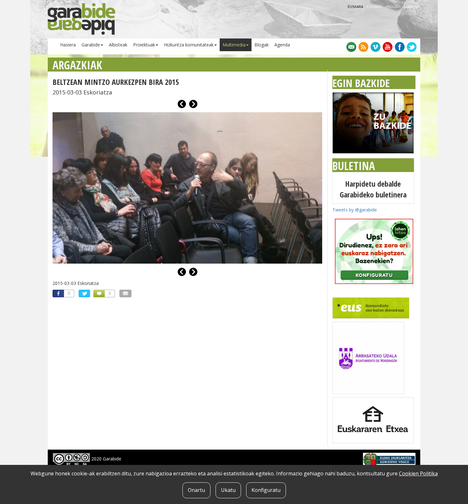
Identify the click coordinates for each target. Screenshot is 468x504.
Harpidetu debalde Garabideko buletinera (373, 189)
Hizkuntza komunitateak (189, 45)
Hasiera (68, 45)
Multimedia (234, 45)
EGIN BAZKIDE (361, 83)
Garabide (91, 45)
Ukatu (228, 490)
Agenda (282, 45)
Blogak (261, 45)
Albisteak (118, 45)
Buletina (353, 165)
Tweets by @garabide (354, 210)
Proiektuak (144, 45)
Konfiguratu (266, 490)
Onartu (196, 490)
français (412, 6)
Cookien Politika (418, 473)
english (393, 6)
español (374, 6)
